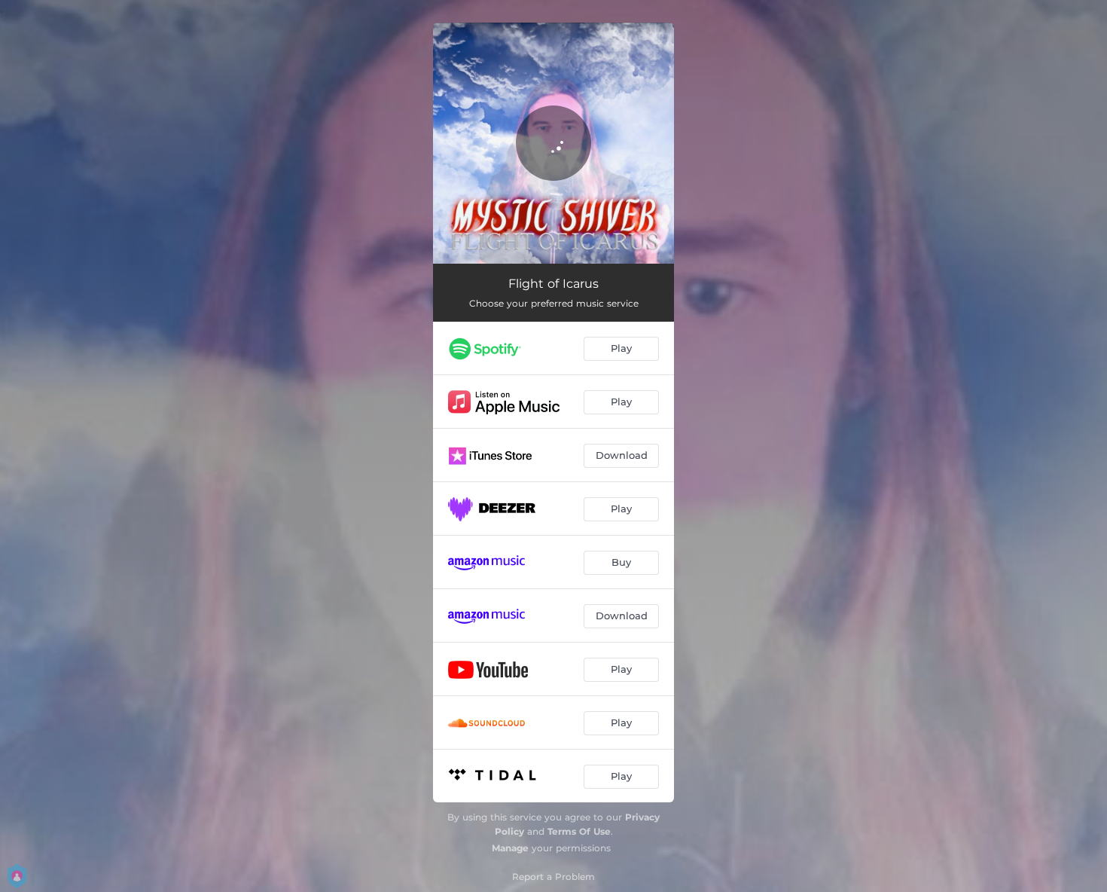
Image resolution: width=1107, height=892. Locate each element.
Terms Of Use (579, 831)
